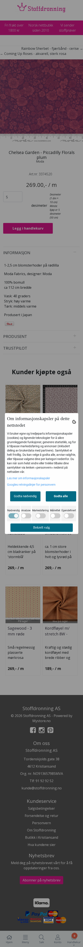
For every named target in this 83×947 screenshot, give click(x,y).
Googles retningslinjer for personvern (31, 484)
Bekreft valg (41, 527)
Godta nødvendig (25, 496)
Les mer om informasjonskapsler (28, 478)
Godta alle (61, 496)
